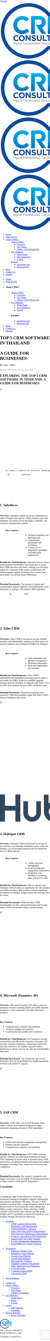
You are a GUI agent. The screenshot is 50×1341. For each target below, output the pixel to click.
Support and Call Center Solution (25, 1239)
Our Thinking (12, 1295)
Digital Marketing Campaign (23, 1229)
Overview (15, 1288)
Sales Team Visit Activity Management (28, 1231)
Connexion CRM (18, 1273)
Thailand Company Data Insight (25, 1263)
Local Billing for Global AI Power (26, 1244)
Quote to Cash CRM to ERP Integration (28, 1236)
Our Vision (16, 1290)
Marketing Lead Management (24, 1226)
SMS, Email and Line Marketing (25, 1266)
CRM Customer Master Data (23, 1224)
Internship (15, 1310)
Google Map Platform (20, 1258)
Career (8, 1305)
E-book (14, 1303)
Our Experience (12, 1278)
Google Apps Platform (21, 1256)
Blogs (13, 1300)
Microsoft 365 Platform (21, 1261)
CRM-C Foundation (20, 1293)
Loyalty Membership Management (26, 1241)
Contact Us (10, 1283)
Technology (11, 1248)
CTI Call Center (18, 1268)
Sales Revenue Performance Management (29, 1234)
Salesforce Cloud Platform (22, 1253)
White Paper (16, 1298)
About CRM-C (12, 1285)
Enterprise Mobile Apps (21, 1251)
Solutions (10, 1221)
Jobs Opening (17, 1308)
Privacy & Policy (13, 1313)
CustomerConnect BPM (21, 1271)
